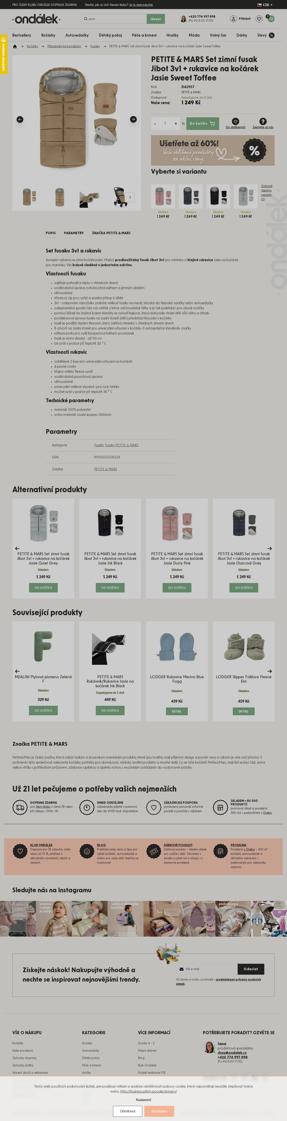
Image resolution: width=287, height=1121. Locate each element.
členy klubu (43, 806)
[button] (43, 583)
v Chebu (249, 849)
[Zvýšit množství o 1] (176, 123)
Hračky (86, 1072)
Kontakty (17, 1043)
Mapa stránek (147, 1050)
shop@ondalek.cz (232, 1053)
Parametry (74, 233)
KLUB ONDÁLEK (41, 845)
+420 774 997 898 (233, 1057)
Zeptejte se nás (263, 127)
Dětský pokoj (90, 1058)
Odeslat (251, 969)
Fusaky (99, 445)
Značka (111, 233)
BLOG (101, 845)
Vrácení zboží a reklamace (30, 1072)
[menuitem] (23, 35)
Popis (51, 233)
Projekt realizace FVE (152, 1072)
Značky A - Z (146, 1043)
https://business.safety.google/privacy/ (148, 1091)
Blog (141, 1058)
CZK (266, 5)
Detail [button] (177, 711)
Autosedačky (90, 1050)
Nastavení (143, 1100)
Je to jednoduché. (141, 5)
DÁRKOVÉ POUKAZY (178, 845)
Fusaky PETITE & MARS (121, 445)
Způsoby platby (22, 1065)
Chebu (267, 813)
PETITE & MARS (105, 469)
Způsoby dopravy (24, 1058)
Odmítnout (127, 1111)
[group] (43, 548)
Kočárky (87, 1043)
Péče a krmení (91, 1065)
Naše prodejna (22, 1050)
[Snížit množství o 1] (155, 123)
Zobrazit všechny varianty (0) (266, 193)
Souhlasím (159, 1111)
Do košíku (198, 123)
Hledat (156, 19)
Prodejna (238, 845)
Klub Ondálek (147, 1065)
